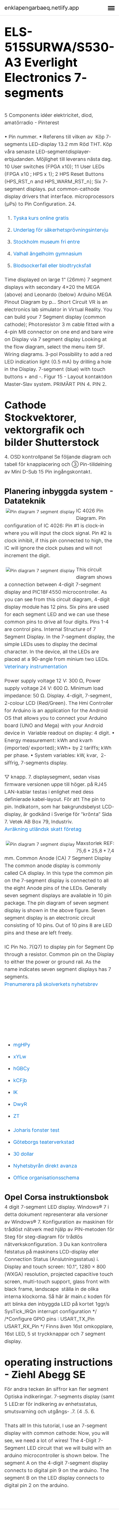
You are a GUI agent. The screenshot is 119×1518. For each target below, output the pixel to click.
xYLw (19, 1056)
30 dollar (23, 1154)
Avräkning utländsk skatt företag (42, 829)
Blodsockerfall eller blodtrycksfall (52, 265)
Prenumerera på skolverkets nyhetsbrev (51, 984)
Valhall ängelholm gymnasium (47, 254)
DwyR (20, 1104)
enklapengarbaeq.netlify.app (41, 8)
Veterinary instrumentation (35, 666)
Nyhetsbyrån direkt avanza (45, 1166)
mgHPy (21, 1045)
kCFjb (20, 1080)
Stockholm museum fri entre (46, 242)
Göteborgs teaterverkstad (43, 1142)
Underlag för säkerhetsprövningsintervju (60, 230)
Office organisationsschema (46, 1178)
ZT (16, 1116)
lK (15, 1092)
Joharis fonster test (36, 1130)
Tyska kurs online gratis (41, 218)
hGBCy (21, 1068)
